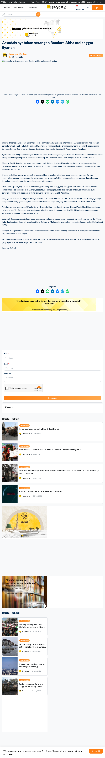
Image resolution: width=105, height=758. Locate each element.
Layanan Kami (32, 7)
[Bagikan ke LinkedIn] (52, 102)
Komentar (8, 373)
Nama (6, 354)
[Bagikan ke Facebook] (37, 102)
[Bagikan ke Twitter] (42, 102)
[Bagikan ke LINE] (47, 102)
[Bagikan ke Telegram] (62, 102)
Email (6, 364)
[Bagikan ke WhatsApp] (67, 102)
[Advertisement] (52, 123)
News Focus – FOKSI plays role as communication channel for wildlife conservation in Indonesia (56, 2)
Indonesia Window (18, 54)
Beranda (7, 7)
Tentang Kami (19, 7)
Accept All (96, 751)
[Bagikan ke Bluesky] (57, 102)
